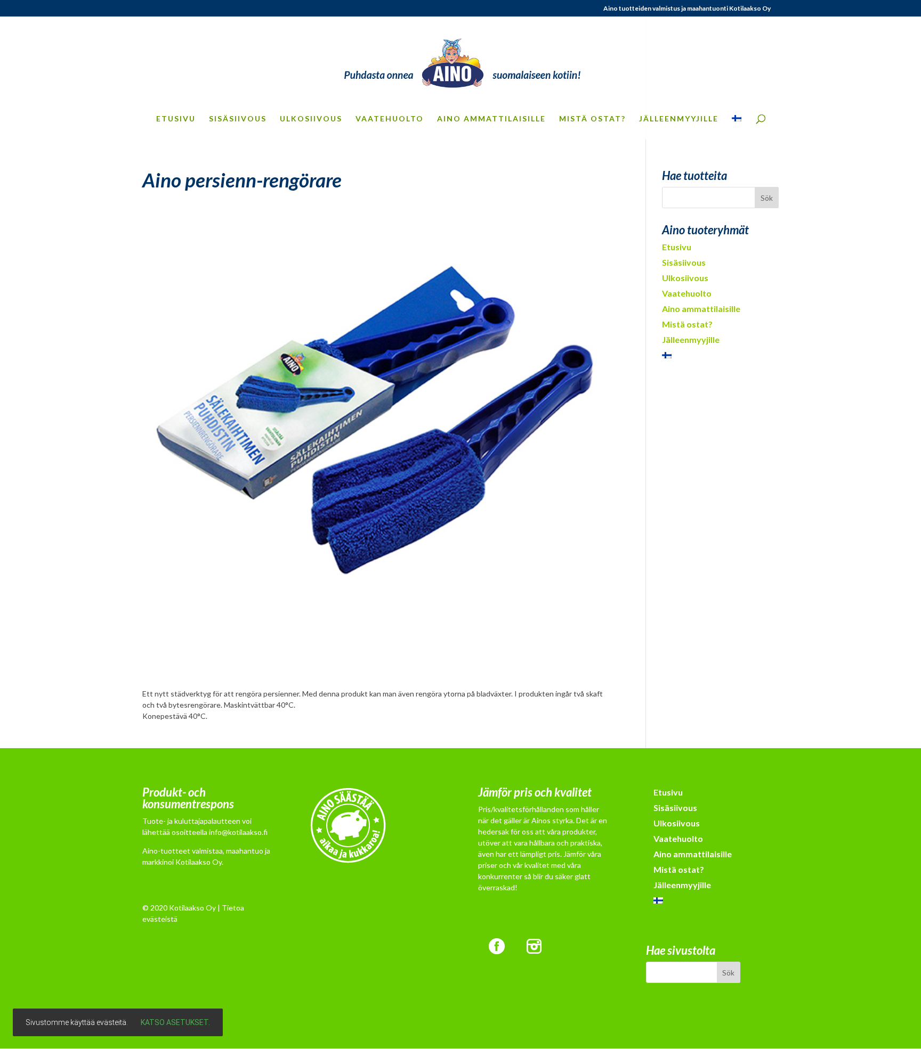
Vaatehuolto (390, 119)
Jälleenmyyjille (678, 119)
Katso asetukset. (175, 1022)
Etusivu (176, 119)
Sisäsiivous (237, 119)
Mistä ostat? (592, 119)
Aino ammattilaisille (491, 119)
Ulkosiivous (311, 119)
